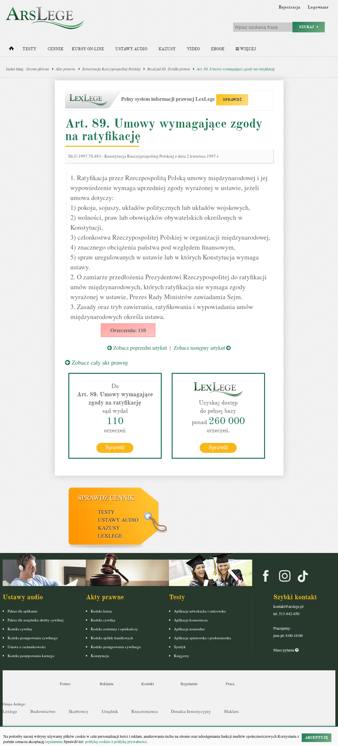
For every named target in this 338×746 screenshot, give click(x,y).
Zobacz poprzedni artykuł (139, 347)
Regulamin (189, 683)
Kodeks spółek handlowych (112, 637)
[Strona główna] (11, 50)
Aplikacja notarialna (189, 628)
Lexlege (10, 711)
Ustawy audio (131, 49)
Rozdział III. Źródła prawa (168, 68)
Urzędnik (110, 711)
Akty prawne (65, 68)
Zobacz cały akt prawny (99, 362)
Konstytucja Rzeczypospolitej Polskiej (111, 68)
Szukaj (308, 27)
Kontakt (147, 683)
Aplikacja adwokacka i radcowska (200, 611)
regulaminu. (54, 741)
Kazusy (167, 49)
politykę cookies (98, 741)
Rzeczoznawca (144, 711)
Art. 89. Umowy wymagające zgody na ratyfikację (236, 68)
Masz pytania (284, 649)
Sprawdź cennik (106, 497)
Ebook (217, 49)
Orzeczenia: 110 (128, 330)
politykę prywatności (130, 741)
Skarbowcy (78, 711)
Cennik (55, 49)
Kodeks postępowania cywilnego (33, 637)
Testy (29, 49)
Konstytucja (100, 655)
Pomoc (65, 683)
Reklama (106, 683)
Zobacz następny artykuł (200, 347)
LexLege (110, 535)
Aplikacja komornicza (191, 619)
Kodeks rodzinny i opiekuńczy (114, 628)
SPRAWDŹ (232, 100)
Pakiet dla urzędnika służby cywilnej (35, 619)
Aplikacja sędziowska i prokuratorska (202, 637)
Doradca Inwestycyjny (191, 711)
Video (193, 49)
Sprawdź (115, 447)
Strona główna (37, 68)
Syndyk (180, 646)
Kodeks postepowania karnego (31, 655)
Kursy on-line (88, 49)
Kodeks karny (101, 611)
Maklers (231, 711)
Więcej (247, 49)
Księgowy (181, 655)
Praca (230, 683)
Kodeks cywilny (20, 628)
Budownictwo (42, 711)
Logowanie (318, 7)
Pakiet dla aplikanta (22, 611)
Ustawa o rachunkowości (27, 646)
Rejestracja (289, 7)
